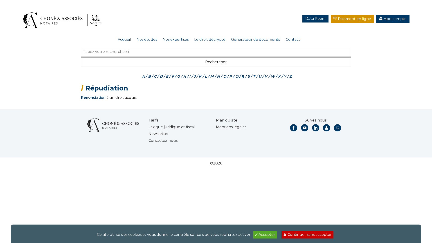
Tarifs (153, 120)
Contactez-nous (163, 140)
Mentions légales (231, 127)
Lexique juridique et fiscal (171, 127)
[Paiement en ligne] (337, 127)
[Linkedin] (315, 127)
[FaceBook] (293, 127)
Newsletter (158, 134)
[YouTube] (304, 127)
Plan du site (226, 120)
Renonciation (93, 97)
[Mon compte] (326, 127)
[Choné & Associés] (64, 15)
